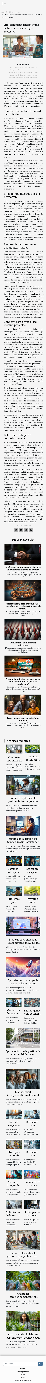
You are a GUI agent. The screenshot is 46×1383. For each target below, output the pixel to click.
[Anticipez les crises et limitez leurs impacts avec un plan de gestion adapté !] (32, 1204)
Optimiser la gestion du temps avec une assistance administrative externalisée (23, 842)
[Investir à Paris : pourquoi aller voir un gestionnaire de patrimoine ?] (32, 891)
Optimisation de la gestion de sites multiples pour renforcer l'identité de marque (23, 1056)
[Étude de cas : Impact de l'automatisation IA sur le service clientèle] (23, 926)
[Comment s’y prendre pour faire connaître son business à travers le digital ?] (22, 590)
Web (23, 1375)
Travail (23, 1368)
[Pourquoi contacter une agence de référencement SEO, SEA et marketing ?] (22, 666)
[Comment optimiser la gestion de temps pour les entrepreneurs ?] (23, 785)
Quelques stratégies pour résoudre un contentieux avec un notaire (23, 568)
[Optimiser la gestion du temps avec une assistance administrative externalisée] (23, 825)
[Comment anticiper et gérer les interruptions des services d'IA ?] (14, 861)
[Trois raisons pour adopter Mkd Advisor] (22, 705)
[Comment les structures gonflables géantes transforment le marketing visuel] (32, 1174)
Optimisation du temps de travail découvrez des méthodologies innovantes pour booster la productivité (23, 985)
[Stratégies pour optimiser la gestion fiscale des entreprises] (32, 1114)
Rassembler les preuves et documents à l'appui (23, 72)
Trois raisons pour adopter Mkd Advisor (23, 719)
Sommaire (24, 64)
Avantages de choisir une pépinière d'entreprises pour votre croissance (23, 1337)
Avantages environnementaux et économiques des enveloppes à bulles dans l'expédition (23, 1298)
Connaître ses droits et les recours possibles (23, 75)
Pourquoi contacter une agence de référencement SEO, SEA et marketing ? (23, 681)
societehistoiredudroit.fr (33, 166)
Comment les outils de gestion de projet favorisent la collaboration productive (23, 1256)
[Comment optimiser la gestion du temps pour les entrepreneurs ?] (14, 749)
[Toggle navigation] (5, 3)
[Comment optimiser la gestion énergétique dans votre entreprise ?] (32, 749)
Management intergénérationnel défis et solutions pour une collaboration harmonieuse (23, 1096)
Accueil (4, 12)
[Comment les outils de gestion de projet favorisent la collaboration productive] (23, 1239)
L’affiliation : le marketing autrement (23, 643)
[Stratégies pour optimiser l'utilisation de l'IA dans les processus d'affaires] (32, 1144)
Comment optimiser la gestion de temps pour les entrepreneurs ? (23, 801)
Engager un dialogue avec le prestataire (23, 70)
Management (14, 12)
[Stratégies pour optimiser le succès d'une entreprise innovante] (14, 891)
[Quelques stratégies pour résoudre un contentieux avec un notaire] (22, 554)
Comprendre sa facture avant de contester (23, 67)
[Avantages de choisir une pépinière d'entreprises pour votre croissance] (23, 1321)
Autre (23, 1377)
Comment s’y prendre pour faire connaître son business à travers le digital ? (23, 606)
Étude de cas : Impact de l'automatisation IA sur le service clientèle (23, 943)
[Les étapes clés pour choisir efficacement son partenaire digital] (32, 861)
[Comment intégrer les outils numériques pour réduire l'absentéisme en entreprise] (14, 1174)
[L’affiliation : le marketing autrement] (22, 629)
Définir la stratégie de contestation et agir (23, 77)
